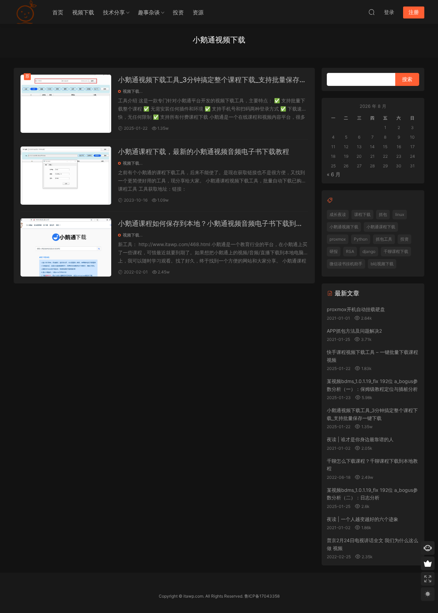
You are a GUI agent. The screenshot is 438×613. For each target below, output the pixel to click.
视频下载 (83, 12)
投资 (178, 12)
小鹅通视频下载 (344, 226)
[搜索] (371, 12)
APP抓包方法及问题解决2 (354, 331)
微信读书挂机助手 (346, 263)
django (368, 251)
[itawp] (26, 12)
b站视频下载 (382, 263)
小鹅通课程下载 (380, 226)
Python (361, 239)
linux (399, 214)
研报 (334, 251)
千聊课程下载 (396, 251)
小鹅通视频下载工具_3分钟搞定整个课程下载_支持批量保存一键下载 (212, 80)
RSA (350, 251)
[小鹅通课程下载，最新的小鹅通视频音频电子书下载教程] (66, 175)
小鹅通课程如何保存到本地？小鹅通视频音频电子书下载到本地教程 (210, 224)
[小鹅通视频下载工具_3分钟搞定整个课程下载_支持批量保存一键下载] (66, 104)
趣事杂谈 (149, 12)
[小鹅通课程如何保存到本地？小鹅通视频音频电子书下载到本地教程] (66, 247)
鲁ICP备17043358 (262, 596)
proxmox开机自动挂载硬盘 (356, 309)
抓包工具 (384, 239)
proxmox (338, 239)
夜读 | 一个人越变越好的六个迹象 (362, 519)
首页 (57, 12)
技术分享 (114, 12)
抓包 (383, 214)
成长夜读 (338, 214)
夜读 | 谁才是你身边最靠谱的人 (360, 439)
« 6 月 (333, 174)
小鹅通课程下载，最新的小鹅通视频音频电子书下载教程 (203, 152)
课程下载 (362, 214)
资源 (198, 12)
